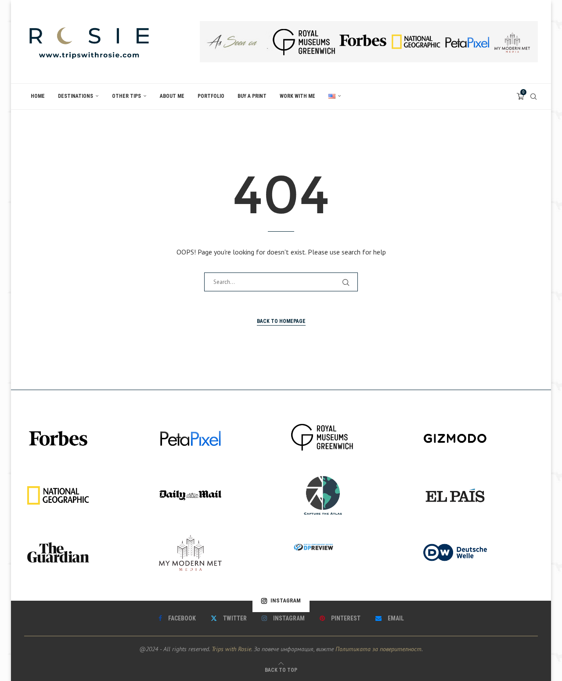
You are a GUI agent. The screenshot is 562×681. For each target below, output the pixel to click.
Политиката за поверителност (378, 649)
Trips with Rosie (231, 649)
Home (38, 96)
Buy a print (252, 96)
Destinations (75, 96)
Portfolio (211, 96)
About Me (172, 96)
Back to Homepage (281, 321)
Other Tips (126, 96)
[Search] (533, 96)
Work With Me (297, 96)
